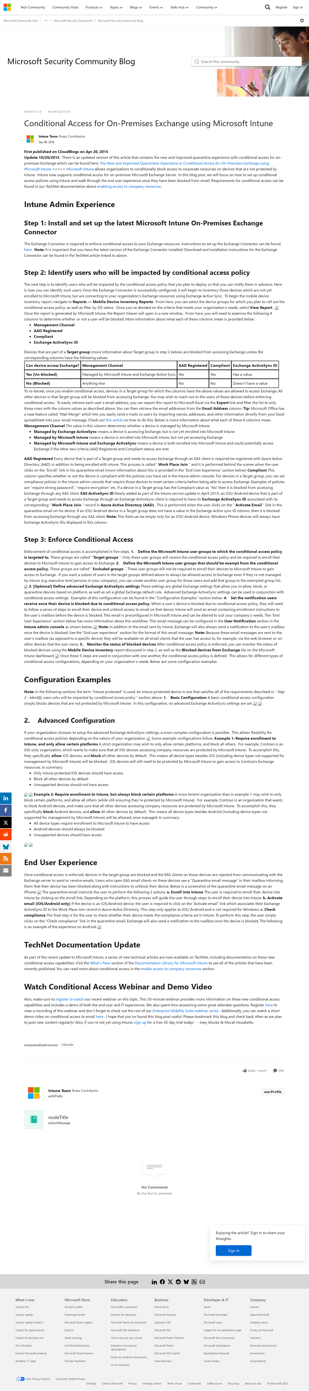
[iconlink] (33, 1119)
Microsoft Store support (78, 1322)
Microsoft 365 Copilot (167, 1353)
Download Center (75, 1314)
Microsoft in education (124, 1307)
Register (282, 7)
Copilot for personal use (29, 1338)
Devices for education (123, 1314)
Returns (69, 1330)
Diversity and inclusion (263, 1345)
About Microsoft (259, 1314)
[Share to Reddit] (178, 1281)
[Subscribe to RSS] (194, 1281)
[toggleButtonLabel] (302, 20)
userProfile (273, 1091)
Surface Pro (22, 1307)
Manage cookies (152, 1383)
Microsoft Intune (80, 168)
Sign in (233, 1250)
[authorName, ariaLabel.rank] (30, 139)
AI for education (120, 1365)
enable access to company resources (171, 968)
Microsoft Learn (213, 1322)
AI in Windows (23, 1345)
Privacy (132, 1383)
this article (115, 419)
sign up (140, 1022)
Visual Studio (211, 1361)
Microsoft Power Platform (169, 1338)
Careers (254, 1307)
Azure (207, 1307)
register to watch (70, 999)
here (28, 249)
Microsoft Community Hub (21, 20)
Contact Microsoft (112, 1383)
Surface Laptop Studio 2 (29, 1322)
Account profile (73, 1307)
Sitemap (91, 1383)
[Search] (268, 7)
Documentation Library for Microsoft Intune (172, 962)
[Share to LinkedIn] (154, 1281)
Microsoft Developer (216, 1314)
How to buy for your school (126, 1338)
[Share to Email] (202, 1281)
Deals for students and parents (129, 1357)
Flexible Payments (75, 1361)
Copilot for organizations (29, 1330)
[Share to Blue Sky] (186, 1281)
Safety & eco (214, 1383)
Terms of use (174, 1383)
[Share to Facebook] (162, 1281)
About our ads (253, 1383)
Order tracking (73, 1338)
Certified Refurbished (77, 1345)
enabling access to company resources (129, 186)
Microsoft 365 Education (125, 1330)
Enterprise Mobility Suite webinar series (186, 1010)
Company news (259, 1322)
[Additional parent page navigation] (46, 20)
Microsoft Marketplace (217, 1345)
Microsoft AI (161, 1307)
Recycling (233, 1383)
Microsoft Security (165, 1314)
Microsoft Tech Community (219, 1338)
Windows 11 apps (25, 1361)
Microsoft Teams (164, 1345)
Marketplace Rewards (216, 1353)
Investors (255, 1338)
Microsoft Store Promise (79, 1353)
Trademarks (194, 1383)
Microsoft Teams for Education (128, 1322)
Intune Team (48, 136)
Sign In (298, 7)
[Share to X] (170, 1281)
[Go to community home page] (7, 7)
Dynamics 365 (162, 1322)
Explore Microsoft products (31, 1353)
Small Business (163, 1361)
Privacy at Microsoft (261, 1330)
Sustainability (258, 1361)
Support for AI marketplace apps (222, 1330)
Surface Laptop (24, 1314)
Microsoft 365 (162, 1330)
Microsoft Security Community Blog (120, 20)
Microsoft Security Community (73, 20)
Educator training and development (123, 1347)
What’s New (100, 962)
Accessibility (257, 1353)
